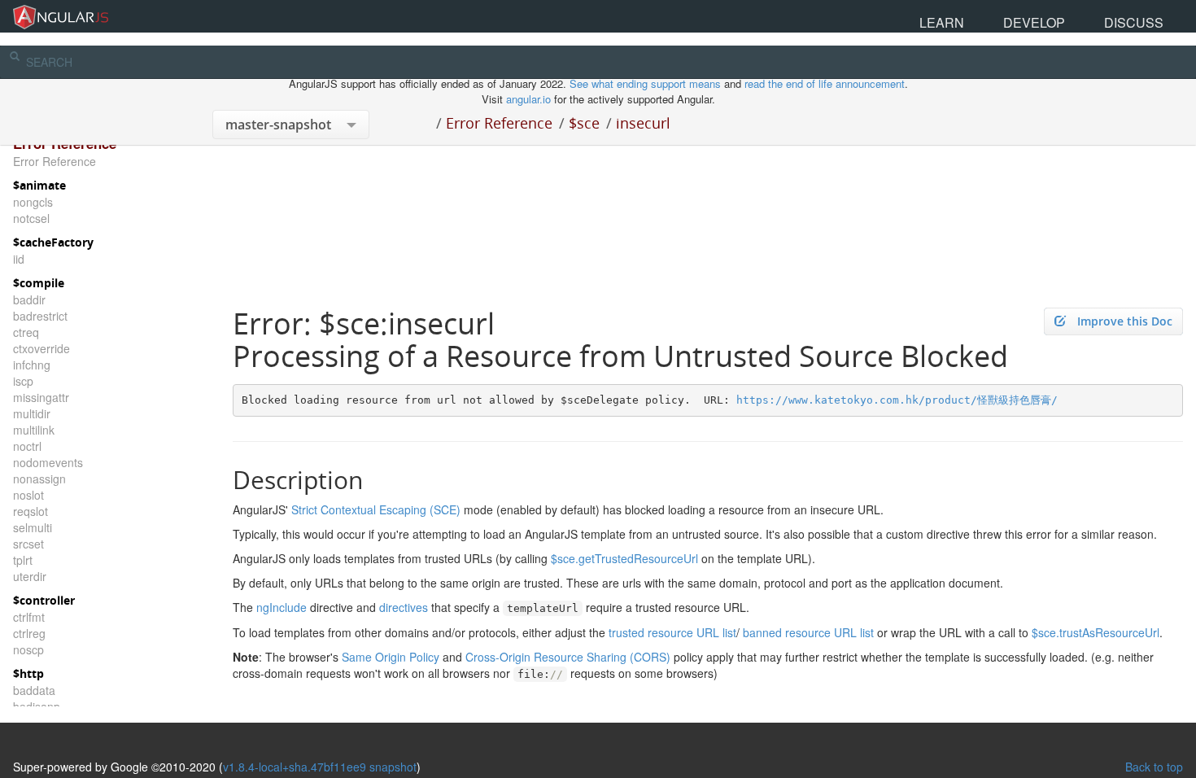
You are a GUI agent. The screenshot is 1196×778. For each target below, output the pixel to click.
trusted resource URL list (672, 632)
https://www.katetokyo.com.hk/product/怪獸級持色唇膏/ (897, 400)
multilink (34, 430)
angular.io (528, 99)
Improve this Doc (1124, 321)
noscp (28, 649)
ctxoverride (41, 348)
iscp (23, 381)
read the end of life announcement (824, 83)
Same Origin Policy (390, 657)
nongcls (33, 202)
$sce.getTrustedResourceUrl (624, 558)
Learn (1043, 16)
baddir (29, 299)
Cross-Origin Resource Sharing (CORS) (567, 657)
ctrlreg (29, 633)
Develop (1096, 16)
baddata (34, 690)
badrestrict (40, 316)
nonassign (39, 478)
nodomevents (48, 462)
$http (28, 673)
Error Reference (499, 123)
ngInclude (281, 607)
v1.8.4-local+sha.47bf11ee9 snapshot (320, 766)
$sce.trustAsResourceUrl (1095, 632)
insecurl (643, 123)
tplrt (23, 560)
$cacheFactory (53, 242)
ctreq (26, 332)
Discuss (1154, 16)
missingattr (41, 397)
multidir (31, 413)
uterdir (29, 576)
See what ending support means (647, 83)
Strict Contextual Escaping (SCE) (376, 509)
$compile (38, 283)
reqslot (30, 511)
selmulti (32, 527)
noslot (28, 495)
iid (18, 259)
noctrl (27, 446)
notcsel (31, 218)
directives (403, 607)
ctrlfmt (29, 617)
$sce (584, 123)
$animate (39, 185)
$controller (44, 600)
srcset (28, 543)
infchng (31, 364)
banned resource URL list (808, 632)
